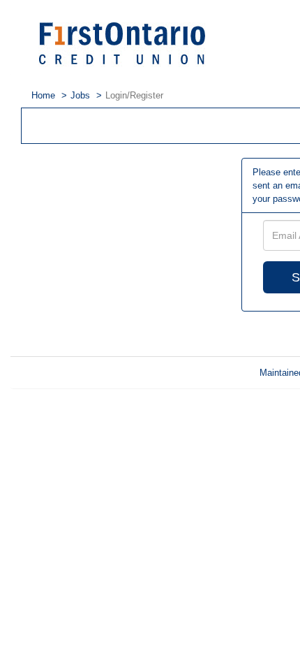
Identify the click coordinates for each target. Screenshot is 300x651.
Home (43, 95)
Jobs (80, 95)
